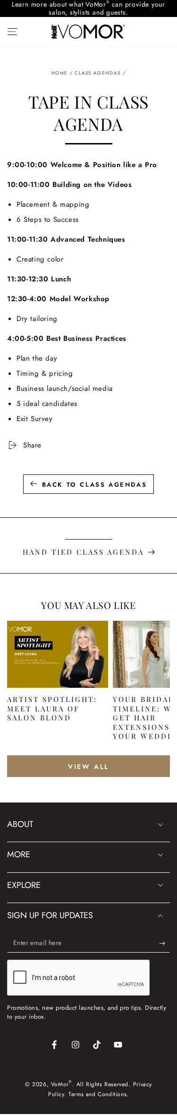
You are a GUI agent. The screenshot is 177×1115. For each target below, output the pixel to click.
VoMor (60, 1084)
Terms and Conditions (97, 1094)
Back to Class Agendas (94, 484)
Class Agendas (97, 72)
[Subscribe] (164, 943)
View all (88, 766)
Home (59, 72)
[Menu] (12, 32)
